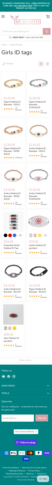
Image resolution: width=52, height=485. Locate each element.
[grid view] (41, 64)
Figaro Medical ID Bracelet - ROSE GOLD (12, 151)
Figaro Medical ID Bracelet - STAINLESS (37, 104)
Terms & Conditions (10, 467)
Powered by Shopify (26, 480)
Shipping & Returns (17, 470)
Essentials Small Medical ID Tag (11, 247)
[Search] (47, 31)
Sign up (42, 418)
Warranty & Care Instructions (34, 467)
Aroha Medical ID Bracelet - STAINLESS (37, 196)
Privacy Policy (34, 470)
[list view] (47, 64)
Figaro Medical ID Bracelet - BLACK (37, 290)
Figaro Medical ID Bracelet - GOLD (12, 103)
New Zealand (24, 431)
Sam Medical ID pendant (11, 339)
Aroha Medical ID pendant (37, 247)
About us (30, 473)
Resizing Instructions (14, 473)
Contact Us (41, 473)
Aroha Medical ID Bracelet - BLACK (12, 290)
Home (4, 45)
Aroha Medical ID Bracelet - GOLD (37, 150)
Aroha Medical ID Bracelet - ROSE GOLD (12, 196)
